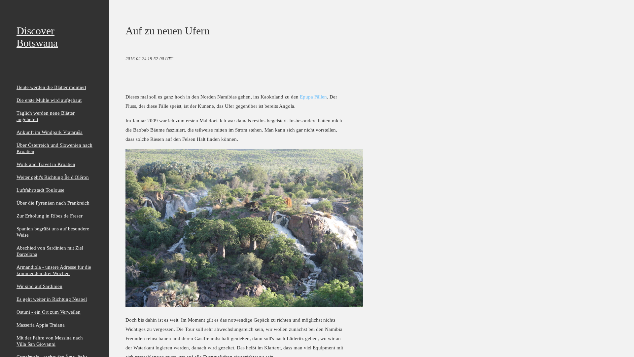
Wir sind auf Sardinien (39, 286)
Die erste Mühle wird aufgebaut (49, 100)
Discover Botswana (37, 37)
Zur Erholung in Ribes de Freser (50, 215)
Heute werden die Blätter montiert (51, 87)
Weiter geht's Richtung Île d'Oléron (53, 177)
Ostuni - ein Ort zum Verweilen (49, 312)
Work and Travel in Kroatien (46, 164)
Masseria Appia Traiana (41, 325)
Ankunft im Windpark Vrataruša (50, 132)
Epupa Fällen (313, 96)
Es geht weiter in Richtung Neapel (52, 299)
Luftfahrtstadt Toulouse (40, 190)
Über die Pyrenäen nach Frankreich (53, 203)
